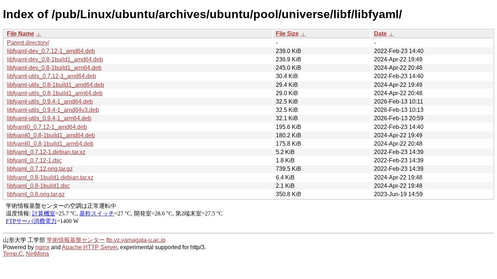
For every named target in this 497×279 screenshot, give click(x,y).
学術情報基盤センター (76, 240)
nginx (42, 247)
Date (380, 34)
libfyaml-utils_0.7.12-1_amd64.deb (51, 76)
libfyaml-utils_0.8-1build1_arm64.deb (55, 93)
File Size (287, 34)
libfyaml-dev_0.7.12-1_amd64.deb (51, 51)
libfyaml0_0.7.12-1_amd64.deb (47, 127)
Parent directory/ (28, 43)
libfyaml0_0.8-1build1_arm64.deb (50, 144)
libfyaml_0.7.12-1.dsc (34, 160)
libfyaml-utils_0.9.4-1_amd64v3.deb (53, 110)
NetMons (37, 254)
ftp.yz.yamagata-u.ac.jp (136, 240)
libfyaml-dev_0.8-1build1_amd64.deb (55, 59)
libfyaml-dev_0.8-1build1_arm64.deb (54, 68)
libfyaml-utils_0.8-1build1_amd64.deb (55, 85)
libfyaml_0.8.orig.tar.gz (36, 194)
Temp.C (13, 254)
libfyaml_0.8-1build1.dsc (38, 186)
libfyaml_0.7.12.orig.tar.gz (40, 169)
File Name (20, 34)
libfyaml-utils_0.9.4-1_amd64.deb (50, 101)
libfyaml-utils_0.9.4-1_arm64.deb (49, 118)
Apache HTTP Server (89, 247)
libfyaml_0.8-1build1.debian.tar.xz (50, 177)
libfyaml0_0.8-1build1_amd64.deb (51, 135)
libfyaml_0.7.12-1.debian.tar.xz (46, 152)
